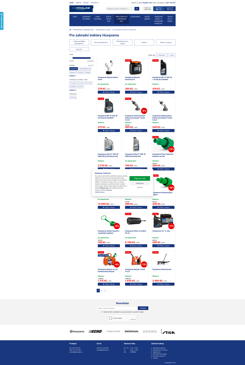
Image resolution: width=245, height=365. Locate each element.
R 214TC (80, 87)
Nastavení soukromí (159, 356)
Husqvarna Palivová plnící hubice (162, 193)
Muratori (72, 72)
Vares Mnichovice (85, 68)
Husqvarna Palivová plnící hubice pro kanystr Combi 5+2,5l (135, 118)
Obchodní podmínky (159, 348)
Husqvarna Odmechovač (161, 269)
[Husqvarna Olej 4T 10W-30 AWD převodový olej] (136, 144)
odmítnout (109, 190)
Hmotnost (73, 94)
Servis (78, 3)
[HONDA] (131, 331)
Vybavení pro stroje (103, 30)
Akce (71, 3)
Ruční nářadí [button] (147, 18)
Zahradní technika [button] (86, 18)
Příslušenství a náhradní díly (83, 30)
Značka (81, 65)
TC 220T (73, 83)
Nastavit (139, 187)
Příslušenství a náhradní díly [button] (121, 19)
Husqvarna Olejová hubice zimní (108, 78)
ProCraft (80, 72)
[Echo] (95, 331)
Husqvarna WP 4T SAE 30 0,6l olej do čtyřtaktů (107, 117)
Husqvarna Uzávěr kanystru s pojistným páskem (108, 232)
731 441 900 (104, 348)
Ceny (172, 55)
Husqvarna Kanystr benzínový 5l (132, 78)
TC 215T (81, 83)
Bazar (85, 3)
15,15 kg (73, 97)
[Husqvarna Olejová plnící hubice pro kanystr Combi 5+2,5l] (163, 106)
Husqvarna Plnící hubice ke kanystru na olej (162, 155)
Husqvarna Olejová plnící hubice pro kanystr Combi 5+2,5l (162, 118)
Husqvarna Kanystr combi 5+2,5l (135, 270)
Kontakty (95, 3)
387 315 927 (171, 3)
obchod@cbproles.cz (76, 352)
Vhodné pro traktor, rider (78, 80)
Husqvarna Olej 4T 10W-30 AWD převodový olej (135, 155)
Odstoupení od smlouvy (160, 350)
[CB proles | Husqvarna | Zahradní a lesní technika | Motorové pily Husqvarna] (70, 30)
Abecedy (161, 55)
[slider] (71, 58)
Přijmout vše (139, 178)
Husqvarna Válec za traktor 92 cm (135, 232)
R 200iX (72, 87)
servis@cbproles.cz (103, 350)
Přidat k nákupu (110, 92)
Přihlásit (143, 308)
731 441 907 (77, 350)
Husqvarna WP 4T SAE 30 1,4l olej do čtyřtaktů (162, 78)
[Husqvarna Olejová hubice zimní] (109, 67)
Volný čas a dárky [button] (170, 19)
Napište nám (147, 3)
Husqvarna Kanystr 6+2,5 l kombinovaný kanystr (108, 270)
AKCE (75, 17)
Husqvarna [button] (135, 17)
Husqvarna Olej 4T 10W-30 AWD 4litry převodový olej (108, 155)
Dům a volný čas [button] (108, 19)
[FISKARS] (113, 331)
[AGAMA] (149, 331)
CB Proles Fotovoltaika (160, 354)
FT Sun (173, 362)
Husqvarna (73, 68)
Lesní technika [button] (97, 18)
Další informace (100, 192)
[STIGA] (168, 331)
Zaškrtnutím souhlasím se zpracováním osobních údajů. (124, 312)
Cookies (155, 358)
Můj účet (148, 8)
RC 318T (88, 83)
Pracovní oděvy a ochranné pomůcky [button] (158, 20)
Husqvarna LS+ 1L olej (161, 231)
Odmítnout (140, 183)
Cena (71, 54)
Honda (88, 72)
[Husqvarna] (77, 331)
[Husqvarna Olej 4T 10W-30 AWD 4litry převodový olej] (109, 144)
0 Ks (159, 8)
